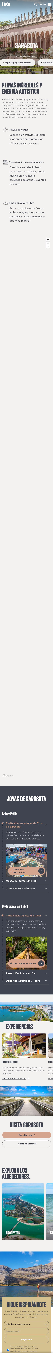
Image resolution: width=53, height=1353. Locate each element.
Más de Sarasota (28, 1143)
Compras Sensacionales (20, 888)
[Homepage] (6, 5)
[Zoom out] (48, 243)
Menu (42, 4)
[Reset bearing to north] (48, 247)
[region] (26, 507)
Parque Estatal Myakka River (23, 915)
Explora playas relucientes (21, 62)
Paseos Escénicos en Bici (21, 973)
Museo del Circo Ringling (21, 881)
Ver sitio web (25, 1135)
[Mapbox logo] (8, 775)
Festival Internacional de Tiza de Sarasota (24, 824)
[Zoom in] (48, 239)
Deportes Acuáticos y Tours (23, 980)
